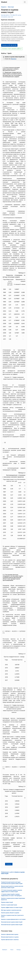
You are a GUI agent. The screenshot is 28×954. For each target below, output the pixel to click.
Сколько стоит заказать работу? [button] (12, 48)
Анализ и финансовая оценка (9, 934)
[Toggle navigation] (25, 2)
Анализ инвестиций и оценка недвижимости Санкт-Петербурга (11, 894)
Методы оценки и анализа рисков (11, 910)
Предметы (3, 6)
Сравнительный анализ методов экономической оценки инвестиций (11, 882)
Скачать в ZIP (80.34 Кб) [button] (9, 45)
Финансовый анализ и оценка (10, 937)
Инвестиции (11, 6)
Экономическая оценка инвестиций (11, 922)
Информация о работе (13, 872)
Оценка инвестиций (7, 902)
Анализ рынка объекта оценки (10, 912)
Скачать (13, 59)
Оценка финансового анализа (10, 939)
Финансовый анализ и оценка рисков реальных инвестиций (12, 886)
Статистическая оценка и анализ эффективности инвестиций (11, 890)
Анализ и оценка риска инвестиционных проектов (13, 898)
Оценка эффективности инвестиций (11, 907)
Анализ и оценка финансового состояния (13, 919)
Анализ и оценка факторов (9, 905)
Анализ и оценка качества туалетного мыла (12, 916)
